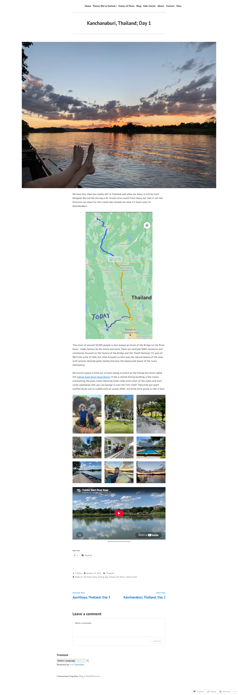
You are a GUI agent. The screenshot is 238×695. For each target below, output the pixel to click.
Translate (79, 664)
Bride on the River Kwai (86, 576)
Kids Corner (149, 6)
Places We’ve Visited (104, 6)
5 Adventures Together (67, 676)
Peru (179, 6)
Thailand (110, 573)
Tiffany (78, 573)
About (161, 6)
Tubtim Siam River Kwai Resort (93, 377)
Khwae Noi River (117, 576)
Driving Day (103, 576)
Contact (170, 6)
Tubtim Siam (131, 576)
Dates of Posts (126, 6)
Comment (157, 641)
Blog (138, 6)
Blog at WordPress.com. (89, 676)
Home (88, 6)
